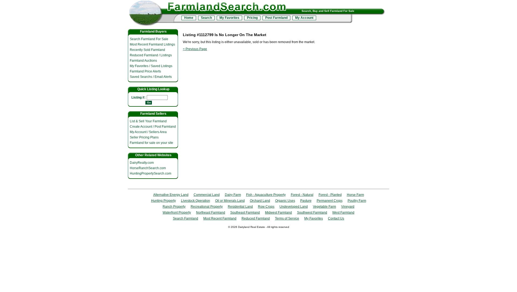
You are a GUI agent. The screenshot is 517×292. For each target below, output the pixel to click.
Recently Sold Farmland (147, 50)
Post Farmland (276, 18)
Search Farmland (185, 218)
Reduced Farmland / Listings (151, 55)
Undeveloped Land (294, 206)
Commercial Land (207, 195)
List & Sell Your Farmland (148, 121)
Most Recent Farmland (219, 218)
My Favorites (229, 18)
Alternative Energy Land (170, 195)
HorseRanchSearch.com (148, 168)
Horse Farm (355, 195)
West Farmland (343, 212)
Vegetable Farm (324, 206)
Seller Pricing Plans (144, 137)
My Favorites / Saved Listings (151, 66)
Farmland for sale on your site (151, 143)
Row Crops (266, 206)
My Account (304, 18)
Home (188, 18)
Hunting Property (163, 201)
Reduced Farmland (256, 218)
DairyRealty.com (142, 163)
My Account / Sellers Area (148, 132)
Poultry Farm (357, 201)
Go (149, 102)
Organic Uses (285, 201)
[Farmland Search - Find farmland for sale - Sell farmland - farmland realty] (154, 14)
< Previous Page (195, 49)
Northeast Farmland (210, 212)
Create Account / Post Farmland (153, 126)
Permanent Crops (330, 201)
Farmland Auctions (143, 60)
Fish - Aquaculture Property (266, 195)
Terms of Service (287, 218)
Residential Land (240, 206)
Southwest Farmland (312, 212)
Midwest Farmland (278, 212)
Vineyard (347, 206)
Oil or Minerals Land (230, 201)
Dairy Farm (233, 195)
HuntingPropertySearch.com (150, 173)
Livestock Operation (195, 201)
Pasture (306, 201)
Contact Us (336, 218)
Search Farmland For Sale (149, 39)
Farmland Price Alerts (145, 71)
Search (206, 18)
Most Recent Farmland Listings (152, 44)
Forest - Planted (330, 195)
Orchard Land (260, 201)
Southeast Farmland (245, 212)
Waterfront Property (177, 212)
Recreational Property (207, 206)
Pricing (252, 18)
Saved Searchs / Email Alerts (151, 77)
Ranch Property (174, 206)
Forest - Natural (302, 195)
